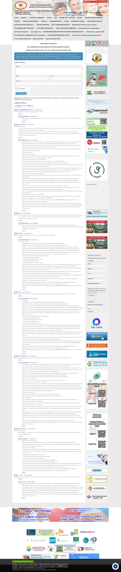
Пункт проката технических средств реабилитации (86, 35)
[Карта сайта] (88, 45)
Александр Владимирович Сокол (25, 109)
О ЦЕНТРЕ (24, 17)
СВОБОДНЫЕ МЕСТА (56, 21)
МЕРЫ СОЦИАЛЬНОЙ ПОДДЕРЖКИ (66, 28)
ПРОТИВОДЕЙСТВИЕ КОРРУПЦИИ (24, 28)
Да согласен (91, 295)
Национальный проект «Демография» (89, 28)
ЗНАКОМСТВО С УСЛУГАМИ (67, 17)
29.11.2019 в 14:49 (26, 292)
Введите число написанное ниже (95, 304)
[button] (115, 566)
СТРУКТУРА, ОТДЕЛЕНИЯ (36, 17)
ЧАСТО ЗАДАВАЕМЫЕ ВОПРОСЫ (60, 24)
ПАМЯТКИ (17, 21)
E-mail (51, 76)
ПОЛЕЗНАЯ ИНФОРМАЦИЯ (30, 21)
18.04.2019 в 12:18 (34, 362)
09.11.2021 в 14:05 (34, 140)
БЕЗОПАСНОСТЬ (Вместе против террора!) (84, 24)
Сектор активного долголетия (22, 38)
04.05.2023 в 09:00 (38, 109)
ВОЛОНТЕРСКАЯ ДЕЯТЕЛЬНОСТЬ (24, 24)
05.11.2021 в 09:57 (30, 124)
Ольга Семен (25, 438)
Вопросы (21, 106)
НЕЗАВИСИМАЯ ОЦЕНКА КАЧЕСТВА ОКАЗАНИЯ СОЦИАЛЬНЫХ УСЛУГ (63, 31)
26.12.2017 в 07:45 (31, 428)
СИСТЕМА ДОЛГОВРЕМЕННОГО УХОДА (58, 35)
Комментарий (49, 66)
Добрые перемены (38, 38)
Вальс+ (20, 213)
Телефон (18, 81)
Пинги (30, 106)
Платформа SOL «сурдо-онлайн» (95, 31)
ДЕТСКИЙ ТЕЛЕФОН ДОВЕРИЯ (93, 17)
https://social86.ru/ (59, 199)
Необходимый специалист (94, 283)
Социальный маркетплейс (53, 38)
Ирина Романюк (25, 223)
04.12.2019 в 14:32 (34, 298)
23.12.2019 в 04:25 (27, 213)
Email (89, 273)
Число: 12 (89, 308)
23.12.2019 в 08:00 (34, 223)
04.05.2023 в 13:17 (34, 116)
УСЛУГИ (49, 17)
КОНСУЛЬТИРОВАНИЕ (43, 24)
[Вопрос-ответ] (94, 45)
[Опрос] (98, 45)
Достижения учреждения (21, 31)
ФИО (17, 76)
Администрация (25, 139)
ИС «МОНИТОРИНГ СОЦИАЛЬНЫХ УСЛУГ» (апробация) (29, 35)
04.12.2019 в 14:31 (34, 239)
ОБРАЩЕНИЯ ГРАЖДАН (77, 21)
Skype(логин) (91, 278)
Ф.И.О (89, 263)
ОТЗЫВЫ (66, 21)
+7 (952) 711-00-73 (83, 12)
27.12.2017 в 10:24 (32, 438)
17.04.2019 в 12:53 (33, 356)
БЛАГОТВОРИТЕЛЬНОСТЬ (94, 21)
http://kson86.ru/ (59, 285)
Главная (16, 17)
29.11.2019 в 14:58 (27, 233)
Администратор (25, 116)
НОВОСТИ (44, 21)
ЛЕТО (55, 17)
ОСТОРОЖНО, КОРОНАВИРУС (45, 28)
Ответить (20, 113)
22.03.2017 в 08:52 (27, 475)
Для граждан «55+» (36, 31)
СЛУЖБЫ (79, 17)
